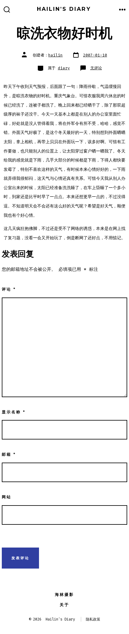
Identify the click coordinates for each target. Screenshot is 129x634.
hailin (55, 55)
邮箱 (9, 454)
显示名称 (14, 412)
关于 (64, 604)
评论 (9, 289)
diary (64, 68)
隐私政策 (93, 619)
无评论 (96, 68)
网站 (6, 497)
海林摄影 (64, 594)
